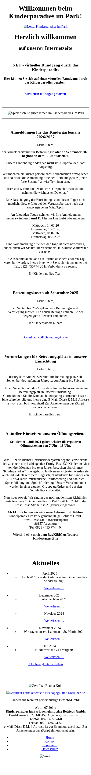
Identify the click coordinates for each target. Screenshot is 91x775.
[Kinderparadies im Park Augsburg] (46, 26)
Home (50, 737)
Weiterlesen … (54, 588)
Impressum (50, 745)
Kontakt (49, 741)
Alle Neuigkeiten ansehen (45, 664)
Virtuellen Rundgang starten (45, 94)
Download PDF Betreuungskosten (45, 337)
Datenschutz (49, 749)
